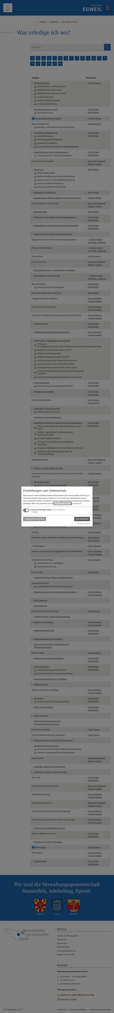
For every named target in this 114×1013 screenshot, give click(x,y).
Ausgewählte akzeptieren (34, 519)
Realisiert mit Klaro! (84, 523)
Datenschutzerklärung (62, 503)
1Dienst (34, 512)
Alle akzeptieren (82, 519)
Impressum (77, 503)
